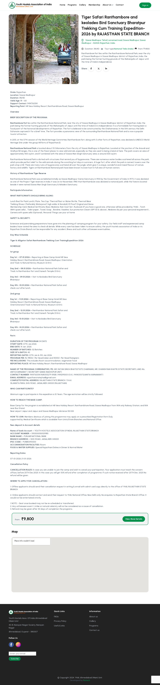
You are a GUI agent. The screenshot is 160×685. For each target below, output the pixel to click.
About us (93, 616)
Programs (72, 5)
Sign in (145, 5)
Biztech (86, 680)
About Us (107, 5)
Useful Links (59, 625)
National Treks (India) (124, 49)
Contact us (94, 630)
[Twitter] (98, 68)
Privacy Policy (60, 621)
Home (62, 5)
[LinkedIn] (106, 68)
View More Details (133, 519)
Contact (120, 5)
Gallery (82, 5)
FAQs (56, 616)
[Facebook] (91, 68)
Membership (94, 5)
